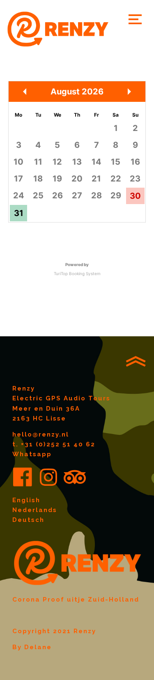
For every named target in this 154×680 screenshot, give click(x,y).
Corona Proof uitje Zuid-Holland (75, 599)
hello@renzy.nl (40, 434)
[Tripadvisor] (75, 477)
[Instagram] (48, 477)
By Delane (32, 647)
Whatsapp (32, 454)
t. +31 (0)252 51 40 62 (53, 444)
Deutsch (28, 520)
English (26, 500)
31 (18, 213)
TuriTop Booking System (77, 273)
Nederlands (34, 510)
